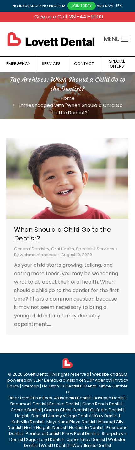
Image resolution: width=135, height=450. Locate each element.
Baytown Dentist (110, 398)
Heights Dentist (30, 416)
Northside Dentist (86, 428)
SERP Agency (97, 380)
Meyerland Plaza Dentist (70, 422)
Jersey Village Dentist (70, 416)
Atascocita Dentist (72, 398)
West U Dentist (55, 445)
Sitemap (30, 386)
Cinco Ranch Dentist (102, 404)
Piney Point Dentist (80, 434)
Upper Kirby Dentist (86, 439)
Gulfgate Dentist (106, 410)
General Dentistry (31, 249)
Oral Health (62, 249)
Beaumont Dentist (28, 404)
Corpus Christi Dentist (65, 410)
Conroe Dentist (26, 410)
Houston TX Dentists (62, 386)
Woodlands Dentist (92, 445)
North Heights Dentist (45, 428)
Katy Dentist (106, 416)
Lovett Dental (37, 374)
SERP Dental (45, 380)
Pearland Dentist (42, 434)
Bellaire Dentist (64, 404)
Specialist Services (95, 249)
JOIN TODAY (81, 5)
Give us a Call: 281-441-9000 (68, 16)
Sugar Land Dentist (45, 439)
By (35, 255)
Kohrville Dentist (28, 422)
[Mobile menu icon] (125, 39)
